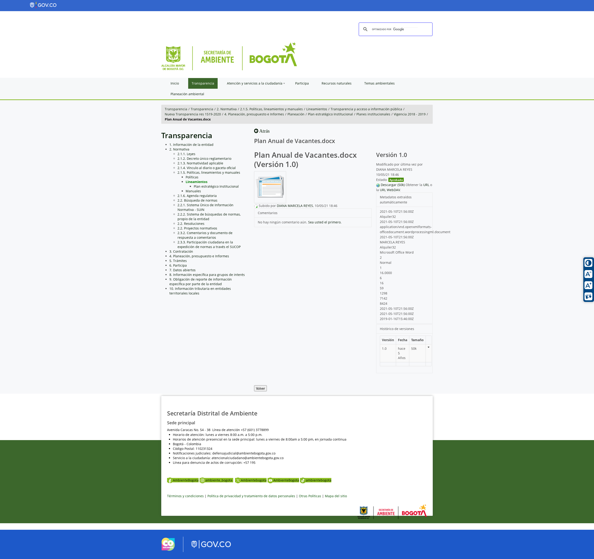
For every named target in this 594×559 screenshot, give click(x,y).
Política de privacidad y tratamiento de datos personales (251, 496)
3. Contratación (181, 251)
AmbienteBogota (186, 480)
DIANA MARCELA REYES (295, 205)
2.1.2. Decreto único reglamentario (204, 158)
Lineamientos (316, 109)
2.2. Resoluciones (191, 223)
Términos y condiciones (185, 496)
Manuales (193, 191)
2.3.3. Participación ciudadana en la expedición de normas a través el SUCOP (209, 244)
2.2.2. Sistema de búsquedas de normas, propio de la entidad (209, 216)
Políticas (192, 177)
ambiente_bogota (219, 480)
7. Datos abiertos (182, 270)
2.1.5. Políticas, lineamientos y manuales (271, 109)
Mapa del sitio (336, 496)
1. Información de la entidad (191, 144)
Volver (260, 388)
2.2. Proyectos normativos (197, 228)
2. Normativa (227, 109)
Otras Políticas (310, 496)
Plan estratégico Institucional (330, 114)
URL (426, 185)
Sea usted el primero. (325, 222)
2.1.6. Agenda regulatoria (197, 195)
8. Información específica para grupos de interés (207, 274)
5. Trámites (178, 260)
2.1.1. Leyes (186, 154)
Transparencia (176, 109)
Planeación (295, 114)
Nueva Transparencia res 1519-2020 (193, 114)
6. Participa (178, 265)
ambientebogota (318, 480)
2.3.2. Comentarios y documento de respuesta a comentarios (205, 235)
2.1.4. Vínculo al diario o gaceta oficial (207, 168)
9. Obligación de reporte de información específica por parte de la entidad (200, 281)
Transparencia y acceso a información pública (366, 109)
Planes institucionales (373, 114)
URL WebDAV (390, 190)
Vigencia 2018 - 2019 (410, 114)
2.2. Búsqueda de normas (197, 200)
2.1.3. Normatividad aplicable (200, 163)
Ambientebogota (254, 480)
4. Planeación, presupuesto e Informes (254, 114)
